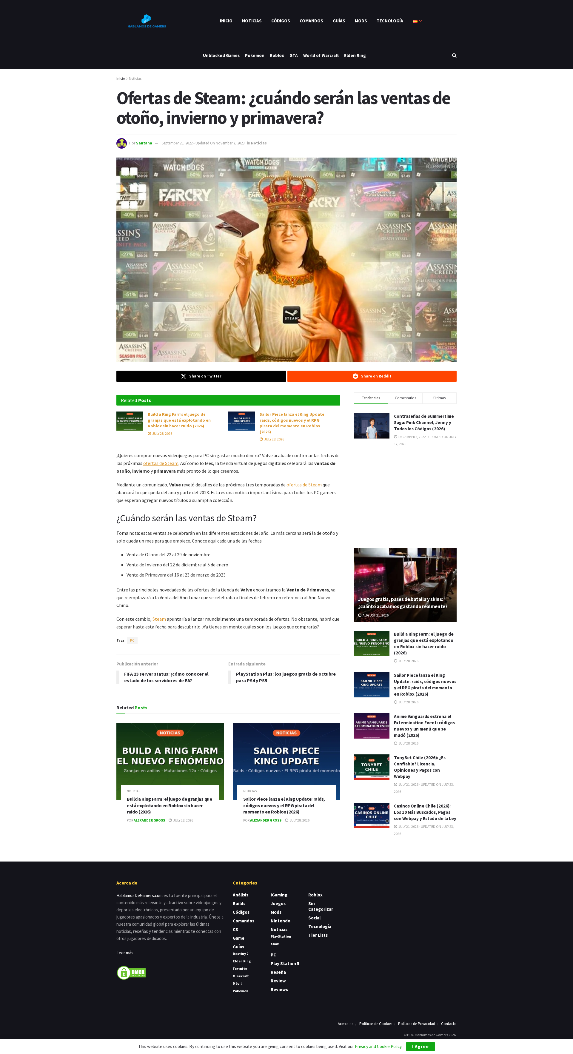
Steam (159, 619)
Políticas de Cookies (375, 1023)
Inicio (226, 21)
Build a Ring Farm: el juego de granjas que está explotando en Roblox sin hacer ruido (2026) (179, 420)
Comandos (311, 21)
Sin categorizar (320, 906)
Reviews (279, 989)
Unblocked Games (221, 55)
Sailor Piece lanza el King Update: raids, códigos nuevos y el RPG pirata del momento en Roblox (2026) (293, 423)
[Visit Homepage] (146, 21)
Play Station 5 (285, 963)
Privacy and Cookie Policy (378, 1046)
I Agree (420, 1046)
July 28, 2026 (162, 433)
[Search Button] (454, 55)
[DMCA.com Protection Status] (131, 972)
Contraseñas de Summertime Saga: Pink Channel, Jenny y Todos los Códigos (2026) (424, 422)
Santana (144, 143)
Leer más (124, 953)
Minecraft (241, 976)
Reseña (278, 972)
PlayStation (281, 936)
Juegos (278, 903)
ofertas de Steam (160, 463)
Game (238, 938)
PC (132, 640)
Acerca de (345, 1023)
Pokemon (254, 55)
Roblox (277, 55)
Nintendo (280, 921)
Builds (239, 903)
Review (278, 981)
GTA (293, 55)
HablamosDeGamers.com (139, 895)
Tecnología (390, 21)
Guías (339, 21)
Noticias (252, 21)
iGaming (279, 895)
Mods (361, 21)
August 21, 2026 (375, 615)
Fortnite (240, 968)
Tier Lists (318, 935)
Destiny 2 (240, 953)
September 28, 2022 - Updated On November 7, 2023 (203, 143)
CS (235, 929)
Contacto (449, 1023)
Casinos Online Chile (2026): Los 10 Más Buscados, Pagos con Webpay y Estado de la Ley (425, 812)
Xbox (275, 943)
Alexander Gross (149, 820)
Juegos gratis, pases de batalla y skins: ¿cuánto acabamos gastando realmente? (403, 603)
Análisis (240, 895)
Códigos (280, 21)
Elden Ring (355, 55)
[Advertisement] (405, 497)
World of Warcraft (321, 55)
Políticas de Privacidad (416, 1023)
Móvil (237, 983)
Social (314, 918)
